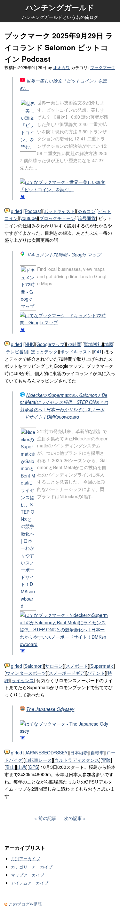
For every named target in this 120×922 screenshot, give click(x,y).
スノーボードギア (66, 673)
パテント (96, 673)
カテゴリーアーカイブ (31, 867)
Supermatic (102, 666)
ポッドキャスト (59, 211)
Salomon (34, 666)
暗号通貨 (87, 218)
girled (16, 211)
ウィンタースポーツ (26, 673)
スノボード (77, 666)
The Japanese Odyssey (50, 709)
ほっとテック (44, 351)
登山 (10, 767)
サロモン (54, 666)
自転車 (97, 752)
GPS (33, 767)
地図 (108, 344)
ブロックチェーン (57, 218)
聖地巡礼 (93, 344)
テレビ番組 (17, 351)
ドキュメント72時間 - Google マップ (63, 254)
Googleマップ (50, 344)
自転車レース (38, 760)
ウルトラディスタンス (76, 760)
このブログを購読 (25, 904)
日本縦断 (79, 752)
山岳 (21, 767)
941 (98, 351)
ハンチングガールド (60, 7)
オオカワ (61, 67)
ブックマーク (102, 67)
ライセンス (23, 680)
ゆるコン (86, 211)
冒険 (106, 760)
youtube (28, 218)
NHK (29, 344)
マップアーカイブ (27, 875)
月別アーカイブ (25, 859)
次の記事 (73, 818)
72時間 (74, 344)
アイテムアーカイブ (29, 883)
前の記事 (47, 818)
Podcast (33, 211)
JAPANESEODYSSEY (46, 752)
